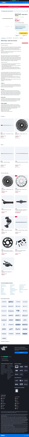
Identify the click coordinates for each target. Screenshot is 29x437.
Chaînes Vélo (17, 8)
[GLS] (16, 384)
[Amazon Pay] (26, 370)
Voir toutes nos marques (5, 341)
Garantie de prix (9, 376)
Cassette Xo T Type (21, 287)
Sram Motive (2, 289)
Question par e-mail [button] (25, 35)
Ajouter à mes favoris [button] (17, 35)
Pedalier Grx (2, 288)
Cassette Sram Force (3, 294)
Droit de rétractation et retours (10, 366)
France (27, 24)
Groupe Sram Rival (12, 288)
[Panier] (27, 2)
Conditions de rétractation (4, 370)
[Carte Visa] (21, 367)
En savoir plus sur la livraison (25, 422)
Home (1, 8)
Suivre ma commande (10, 371)
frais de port (18, 411)
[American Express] (26, 367)
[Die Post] (26, 380)
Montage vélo (9, 377)
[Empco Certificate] (16, 390)
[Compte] (25, 2)
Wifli (1, 287)
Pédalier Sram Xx (12, 293)
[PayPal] (21, 370)
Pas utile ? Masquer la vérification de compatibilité (22, 30)
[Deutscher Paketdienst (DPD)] (21, 380)
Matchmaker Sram (3, 293)
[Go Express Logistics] (21, 384)
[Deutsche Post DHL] (16, 380)
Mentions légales (3, 365)
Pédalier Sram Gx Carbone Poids (23, 289)
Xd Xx (11, 287)
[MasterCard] (16, 367)
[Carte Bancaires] (16, 370)
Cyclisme (4, 8)
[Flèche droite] (13, 181)
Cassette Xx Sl (21, 288)
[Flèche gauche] (2, 181)
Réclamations (9, 367)
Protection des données (4, 371)
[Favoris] (23, 2)
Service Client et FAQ (10, 365)
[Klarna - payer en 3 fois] (16, 374)
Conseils (8, 378)
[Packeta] (26, 384)
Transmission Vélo (13, 8)
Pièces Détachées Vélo (8, 8)
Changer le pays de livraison (25, 419)
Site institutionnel (3, 366)
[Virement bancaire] (21, 374)
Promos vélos (10, 6)
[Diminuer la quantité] (15, 33)
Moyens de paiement (10, 370)
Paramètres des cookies (4, 372)
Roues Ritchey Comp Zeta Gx (13, 289)
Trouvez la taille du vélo (10, 372)
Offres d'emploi (3, 367)
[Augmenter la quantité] (17, 33)
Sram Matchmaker (12, 294)
